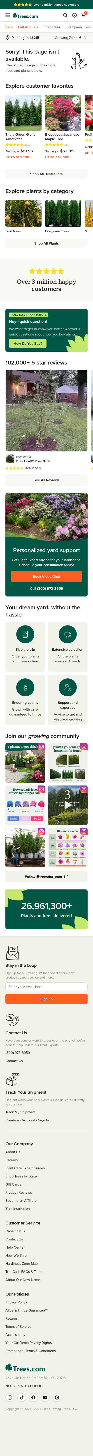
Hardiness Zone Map (21, 1263)
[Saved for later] (36, 100)
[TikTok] (21, 1397)
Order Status (15, 1231)
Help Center (15, 1247)
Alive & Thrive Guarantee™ (26, 1310)
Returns (11, 1318)
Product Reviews (18, 1192)
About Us (12, 1152)
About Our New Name (22, 1280)
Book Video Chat (46, 576)
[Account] (74, 15)
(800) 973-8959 (50, 588)
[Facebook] (33, 1397)
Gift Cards (13, 1184)
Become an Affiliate (21, 1200)
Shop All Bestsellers (46, 174)
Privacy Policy (16, 1302)
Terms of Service (18, 1326)
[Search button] (65, 15)
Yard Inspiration (17, 1208)
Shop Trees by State (21, 1176)
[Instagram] (9, 1397)
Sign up (46, 999)
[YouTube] (45, 1397)
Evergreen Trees (78, 27)
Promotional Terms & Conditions (30, 1351)
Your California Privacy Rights (28, 1343)
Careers (11, 1160)
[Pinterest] (56, 1397)
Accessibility (15, 1334)
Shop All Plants (46, 243)
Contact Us (14, 1061)
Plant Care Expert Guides (25, 1168)
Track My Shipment (20, 1112)
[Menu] (9, 15)
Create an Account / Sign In (27, 1120)
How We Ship (16, 1255)
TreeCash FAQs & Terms (24, 1271)
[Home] (25, 15)
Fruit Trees (52, 27)
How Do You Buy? (28, 343)
